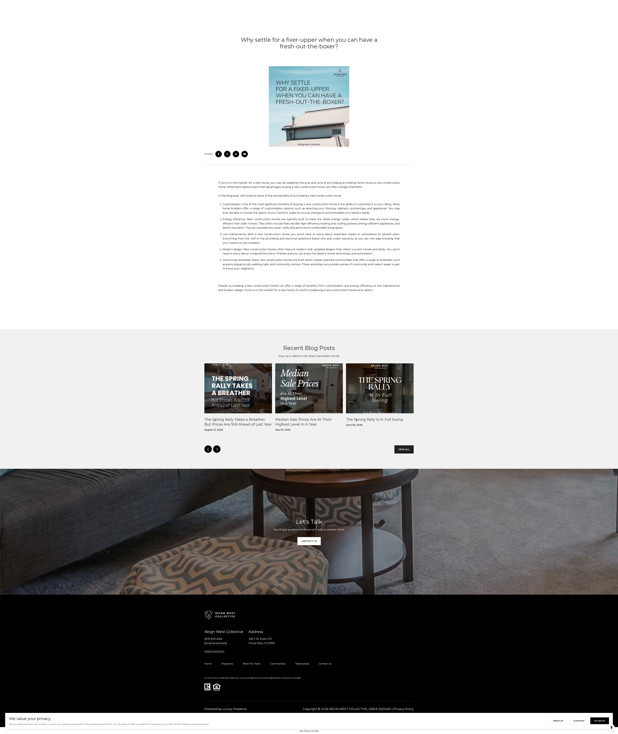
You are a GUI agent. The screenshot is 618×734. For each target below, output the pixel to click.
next (216, 449)
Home (208, 663)
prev (208, 449)
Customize (578, 720)
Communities (278, 663)
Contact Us (325, 663)
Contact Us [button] (309, 541)
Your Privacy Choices (309, 730)
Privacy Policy (403, 709)
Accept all (599, 720)
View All (404, 449)
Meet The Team (252, 663)
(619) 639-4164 (213, 638)
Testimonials (302, 663)
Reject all (558, 720)
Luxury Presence (235, 709)
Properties (227, 663)
